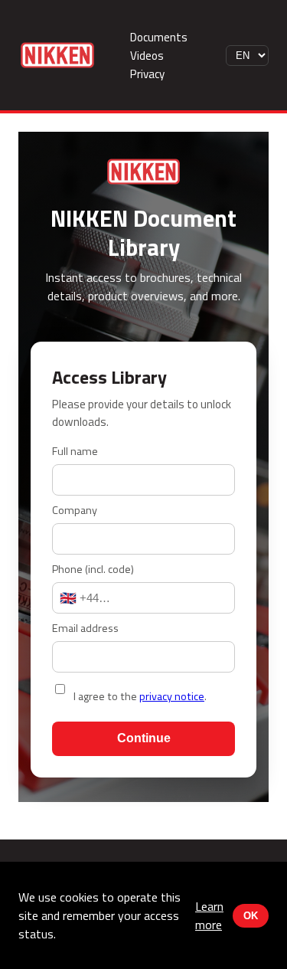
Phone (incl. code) (93, 569)
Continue (144, 738)
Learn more (209, 915)
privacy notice (171, 696)
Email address (85, 628)
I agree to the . (140, 696)
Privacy (147, 74)
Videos (147, 55)
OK (250, 916)
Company (74, 510)
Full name (75, 451)
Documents (159, 37)
